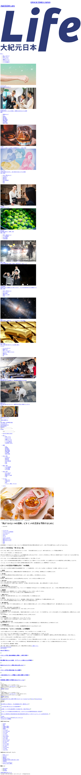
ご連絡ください (35, 645)
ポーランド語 (6, 741)
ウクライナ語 (6, 743)
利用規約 (5, 761)
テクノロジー (6, 292)
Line (33, 698)
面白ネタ (5, 353)
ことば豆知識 (6, 236)
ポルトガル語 (6, 736)
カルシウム (5, 534)
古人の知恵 (5, 237)
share (1, 425)
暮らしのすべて (6, 55)
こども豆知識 (8, 466)
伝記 (4, 182)
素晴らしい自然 (6, 294)
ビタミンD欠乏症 (6, 537)
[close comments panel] (0, 682)
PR (3, 355)
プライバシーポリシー (7, 762)
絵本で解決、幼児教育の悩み (6, 422)
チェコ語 (5, 746)
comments (4, 425)
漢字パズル (5, 354)
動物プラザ (5, 349)
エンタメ (5, 478)
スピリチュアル (6, 60)
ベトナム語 (5, 730)
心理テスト (7, 481)
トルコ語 (5, 748)
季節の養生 (5, 120)
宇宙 (4, 295)
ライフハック (6, 58)
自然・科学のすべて (7, 290)
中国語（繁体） (6, 727)
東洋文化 (5, 177)
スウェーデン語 (6, 739)
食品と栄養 (5, 123)
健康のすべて (6, 114)
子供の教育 (5, 238)
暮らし (4, 435)
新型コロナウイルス (7, 540)
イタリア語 (5, 737)
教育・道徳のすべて (7, 235)
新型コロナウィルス (7, 539)
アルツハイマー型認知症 (8, 531)
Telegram (40, 698)
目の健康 (5, 121)
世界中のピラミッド (4, 417)
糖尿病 (4, 116)
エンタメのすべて (6, 348)
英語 (4, 725)
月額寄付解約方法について (6, 772)
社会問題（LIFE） (9, 443)
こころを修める (6, 62)
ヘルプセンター (12, 686)
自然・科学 (5, 471)
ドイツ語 (5, 733)
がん (4, 115)
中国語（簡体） (6, 726)
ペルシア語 (5, 749)
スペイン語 (5, 734)
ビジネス (5, 756)
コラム (4, 485)
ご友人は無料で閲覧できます (14, 698)
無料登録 (2, 688)
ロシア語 (5, 742)
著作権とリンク (6, 758)
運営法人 (5, 757)
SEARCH (2, 427)
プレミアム (2, 170)
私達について (6, 754)
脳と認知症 (5, 119)
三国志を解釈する (4, 420)
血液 (4, 542)
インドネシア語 (6, 731)
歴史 (4, 181)
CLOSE (2, 429)
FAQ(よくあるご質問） (8, 763)
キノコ (4, 536)
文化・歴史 (5, 456)
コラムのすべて (3, 423)
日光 (4, 541)
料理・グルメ (6, 57)
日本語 (4, 723)
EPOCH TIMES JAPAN (7, 433)
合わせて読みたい (4, 650)
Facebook (25, 698)
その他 (1, 146)
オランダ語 (5, 738)
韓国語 (4, 728)
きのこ (4, 535)
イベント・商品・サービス (8, 351)
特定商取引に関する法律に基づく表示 (11, 759)
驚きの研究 (5, 293)
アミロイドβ (5, 530)
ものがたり (5, 176)
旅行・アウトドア (6, 350)
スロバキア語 (6, 747)
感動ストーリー (6, 59)
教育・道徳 (2, 262)
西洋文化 (5, 179)
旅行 (6, 482)
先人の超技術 (6, 180)
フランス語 (5, 732)
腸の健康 (5, 118)
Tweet (28, 698)
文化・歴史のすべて (7, 175)
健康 (4, 445)
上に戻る (2, 716)
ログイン (6, 688)
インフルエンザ (6, 532)
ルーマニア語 (6, 744)
